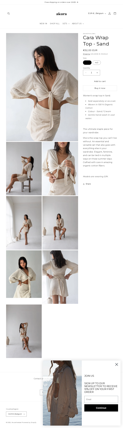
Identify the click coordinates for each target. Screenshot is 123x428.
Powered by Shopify (29, 422)
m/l (96, 63)
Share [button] (88, 184)
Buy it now (100, 88)
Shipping (86, 54)
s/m (87, 63)
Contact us (39, 379)
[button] (8, 13)
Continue (101, 408)
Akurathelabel (17, 422)
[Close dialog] (117, 364)
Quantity (86, 68)
